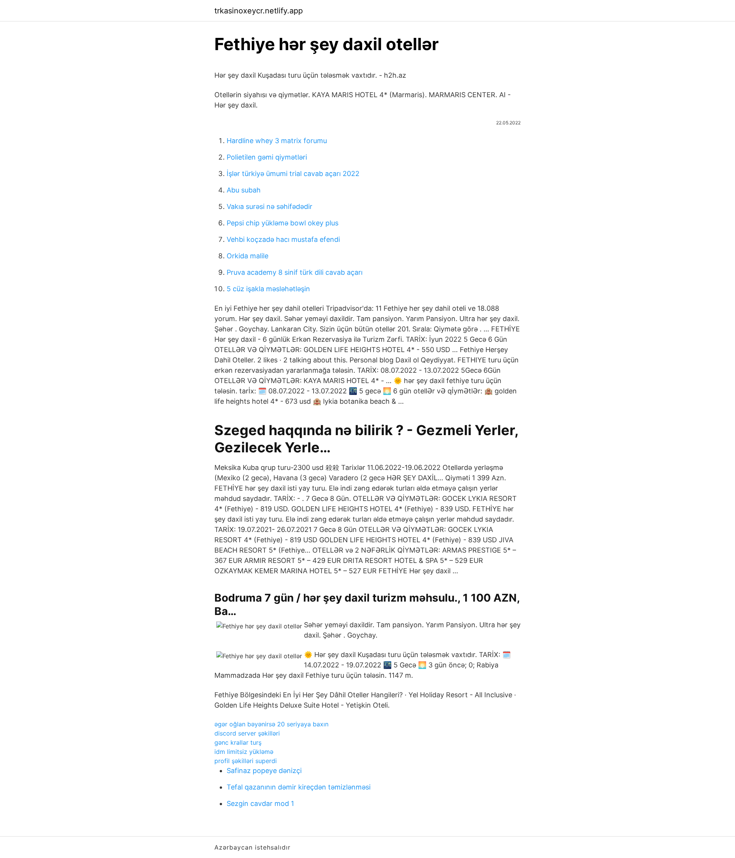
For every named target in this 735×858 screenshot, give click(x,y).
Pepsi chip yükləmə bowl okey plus (282, 223)
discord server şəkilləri (247, 733)
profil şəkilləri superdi (245, 761)
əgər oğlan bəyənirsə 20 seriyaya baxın (271, 724)
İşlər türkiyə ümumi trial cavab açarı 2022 (293, 174)
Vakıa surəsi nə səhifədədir (269, 206)
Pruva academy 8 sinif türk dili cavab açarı (295, 272)
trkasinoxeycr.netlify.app (258, 11)
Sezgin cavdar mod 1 (260, 803)
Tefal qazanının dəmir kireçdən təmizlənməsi (299, 787)
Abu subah (244, 190)
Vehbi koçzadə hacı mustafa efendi (283, 239)
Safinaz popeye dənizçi (264, 771)
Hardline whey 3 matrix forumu (277, 141)
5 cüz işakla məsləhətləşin (268, 289)
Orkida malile (247, 256)
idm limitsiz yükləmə (243, 751)
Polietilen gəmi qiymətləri (267, 157)
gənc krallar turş (237, 742)
